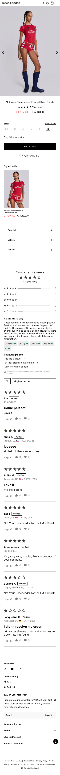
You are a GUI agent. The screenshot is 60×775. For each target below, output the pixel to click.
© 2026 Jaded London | (14, 761)
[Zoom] (53, 88)
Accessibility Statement (20, 764)
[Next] (56, 52)
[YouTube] (12, 669)
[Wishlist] (47, 3)
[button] (25, 107)
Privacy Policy (41, 761)
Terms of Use (29, 761)
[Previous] (3, 52)
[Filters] (7, 381)
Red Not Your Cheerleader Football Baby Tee (13, 211)
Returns (11, 249)
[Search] (42, 3)
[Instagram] (5, 669)
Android (11, 687)
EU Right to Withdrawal (30, 768)
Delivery (11, 240)
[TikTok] (20, 669)
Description (13, 230)
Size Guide (50, 123)
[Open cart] (52, 3)
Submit (48, 715)
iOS (9, 681)
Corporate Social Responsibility (43, 764)
